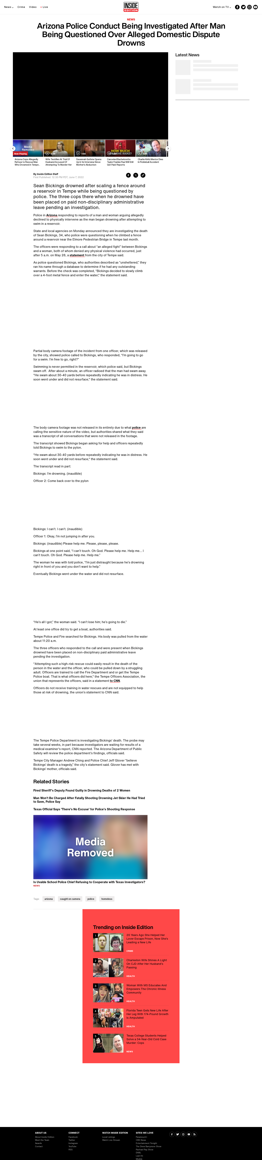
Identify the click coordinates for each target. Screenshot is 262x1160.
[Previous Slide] (12, 148)
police (136, 427)
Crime (21, 7)
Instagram (73, 1143)
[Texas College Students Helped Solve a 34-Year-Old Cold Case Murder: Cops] (131, 1043)
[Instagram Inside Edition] (249, 7)
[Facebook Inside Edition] (237, 7)
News (7, 7)
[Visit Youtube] (188, 1135)
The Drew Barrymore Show (148, 1146)
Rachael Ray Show (144, 1149)
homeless (106, 898)
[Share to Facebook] (128, 176)
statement (77, 255)
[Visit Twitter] (177, 1135)
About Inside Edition (44, 1137)
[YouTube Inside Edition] (255, 7)
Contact (39, 1146)
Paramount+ (141, 1137)
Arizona (52, 215)
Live (45, 7)
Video (33, 7)
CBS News (141, 1140)
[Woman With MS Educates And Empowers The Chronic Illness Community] (131, 992)
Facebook (73, 1137)
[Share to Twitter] (135, 176)
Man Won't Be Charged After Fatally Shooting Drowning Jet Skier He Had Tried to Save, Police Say (89, 799)
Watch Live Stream (111, 1140)
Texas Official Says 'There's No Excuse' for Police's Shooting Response (84, 809)
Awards (38, 1143)
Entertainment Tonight (146, 1143)
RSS (71, 1149)
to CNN (115, 681)
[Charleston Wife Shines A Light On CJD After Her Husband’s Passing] (131, 967)
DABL (138, 1152)
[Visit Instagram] (183, 1135)
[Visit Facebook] (172, 1135)
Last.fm (139, 1155)
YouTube (72, 1146)
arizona (49, 898)
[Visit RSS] (194, 1135)
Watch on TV (221, 7)
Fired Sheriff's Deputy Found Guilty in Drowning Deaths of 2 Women (81, 790)
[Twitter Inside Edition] (243, 7)
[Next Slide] (168, 148)
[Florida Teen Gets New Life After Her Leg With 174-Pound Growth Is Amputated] (131, 1018)
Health (130, 976)
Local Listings (108, 1137)
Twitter (72, 1140)
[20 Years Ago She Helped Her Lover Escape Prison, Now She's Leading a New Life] (131, 942)
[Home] (131, 7)
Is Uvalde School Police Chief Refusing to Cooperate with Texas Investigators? (89, 882)
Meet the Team (42, 1140)
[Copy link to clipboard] (143, 176)
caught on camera (70, 898)
